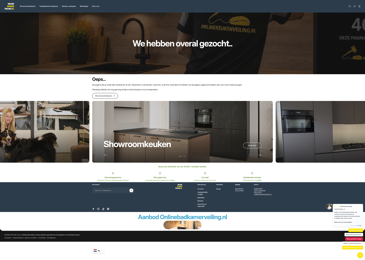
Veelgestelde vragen (202, 193)
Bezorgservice (160, 177)
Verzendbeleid (42, 237)
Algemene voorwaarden (31, 237)
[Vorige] (105, 155)
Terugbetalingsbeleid (18, 237)
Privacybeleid (8, 237)
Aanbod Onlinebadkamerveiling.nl (182, 217)
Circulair (205, 177)
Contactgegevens (51, 237)
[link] (239, 188)
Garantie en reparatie (201, 205)
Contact (200, 189)
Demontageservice (113, 177)
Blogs (218, 189)
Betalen (200, 201)
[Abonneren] (131, 190)
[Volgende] (259, 155)
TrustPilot (258, 180)
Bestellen (201, 198)
